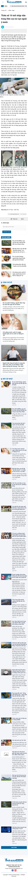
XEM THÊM (14, 847)
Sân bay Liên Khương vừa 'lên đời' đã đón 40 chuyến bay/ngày (19, 777)
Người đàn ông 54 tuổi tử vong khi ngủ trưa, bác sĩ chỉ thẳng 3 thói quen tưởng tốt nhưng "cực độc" (14, 364)
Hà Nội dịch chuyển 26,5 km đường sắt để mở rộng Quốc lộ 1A (19, 803)
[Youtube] (15, 870)
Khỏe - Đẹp (4, 299)
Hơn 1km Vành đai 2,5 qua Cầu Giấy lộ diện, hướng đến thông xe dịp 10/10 (19, 623)
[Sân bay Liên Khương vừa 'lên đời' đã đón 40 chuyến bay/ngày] (6, 777)
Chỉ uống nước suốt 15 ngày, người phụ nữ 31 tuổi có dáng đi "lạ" (13, 333)
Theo (17, 214)
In (23, 219)
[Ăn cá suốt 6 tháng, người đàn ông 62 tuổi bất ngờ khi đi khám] (14, 293)
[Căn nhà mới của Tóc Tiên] (6, 742)
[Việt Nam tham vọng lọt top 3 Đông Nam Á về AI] (6, 830)
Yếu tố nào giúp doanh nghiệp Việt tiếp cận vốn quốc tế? (18, 601)
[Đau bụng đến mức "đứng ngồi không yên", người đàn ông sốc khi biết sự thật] (6, 695)
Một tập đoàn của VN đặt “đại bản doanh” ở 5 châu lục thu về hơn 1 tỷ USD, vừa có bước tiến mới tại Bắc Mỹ (19, 471)
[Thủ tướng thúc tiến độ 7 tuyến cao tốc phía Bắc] (6, 426)
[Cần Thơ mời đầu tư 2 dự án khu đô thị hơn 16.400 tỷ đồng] (6, 485)
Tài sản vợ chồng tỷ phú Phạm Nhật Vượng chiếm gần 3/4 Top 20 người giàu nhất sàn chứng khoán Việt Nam (19, 536)
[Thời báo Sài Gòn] (14, 2)
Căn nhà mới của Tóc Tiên (19, 740)
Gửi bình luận (6, 231)
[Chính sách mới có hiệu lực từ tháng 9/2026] (6, 721)
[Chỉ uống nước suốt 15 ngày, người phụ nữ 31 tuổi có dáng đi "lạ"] (14, 322)
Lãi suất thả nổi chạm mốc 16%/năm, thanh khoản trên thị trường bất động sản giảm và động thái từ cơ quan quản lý (19, 509)
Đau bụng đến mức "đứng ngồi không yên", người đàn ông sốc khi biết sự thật (19, 694)
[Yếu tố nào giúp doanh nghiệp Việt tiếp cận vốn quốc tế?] (6, 602)
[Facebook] (13, 870)
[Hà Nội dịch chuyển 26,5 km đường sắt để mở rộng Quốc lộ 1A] (6, 804)
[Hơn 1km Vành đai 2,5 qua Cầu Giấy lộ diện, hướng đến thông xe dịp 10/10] (6, 624)
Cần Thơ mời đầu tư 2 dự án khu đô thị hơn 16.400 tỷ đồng (19, 484)
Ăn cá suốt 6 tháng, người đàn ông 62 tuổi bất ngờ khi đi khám (14, 303)
